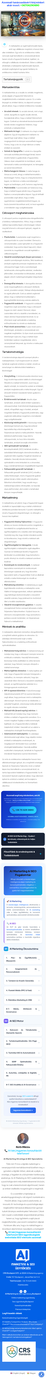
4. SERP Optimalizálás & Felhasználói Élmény (21, 1063)
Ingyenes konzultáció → (23, 1110)
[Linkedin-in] (25, 1291)
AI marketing (34, 910)
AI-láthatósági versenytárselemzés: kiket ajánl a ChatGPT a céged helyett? (21, 1329)
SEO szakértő (27, 1096)
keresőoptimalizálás (14, 929)
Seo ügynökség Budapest (23, 1301)
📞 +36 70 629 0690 (23, 810)
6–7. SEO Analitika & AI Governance (21, 1085)
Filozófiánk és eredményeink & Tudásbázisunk (19, 854)
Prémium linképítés (23, 1309)
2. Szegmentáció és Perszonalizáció (21, 970)
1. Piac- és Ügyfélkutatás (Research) (21, 959)
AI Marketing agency (35, 1273)
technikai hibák (32, 934)
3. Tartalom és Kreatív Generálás (20, 981)
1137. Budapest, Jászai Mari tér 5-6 (26, 1277)
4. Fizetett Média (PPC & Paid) (19, 990)
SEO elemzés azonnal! (29, 1237)
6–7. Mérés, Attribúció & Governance (21, 1010)
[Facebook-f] (21, 1291)
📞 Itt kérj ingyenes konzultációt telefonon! (23, 1152)
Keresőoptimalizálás (23, 1305)
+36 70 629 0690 (29, 1281)
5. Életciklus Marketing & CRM (19, 1000)
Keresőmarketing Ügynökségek (15, 1318)
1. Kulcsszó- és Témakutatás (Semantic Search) (21, 1031)
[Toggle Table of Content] (26, 79)
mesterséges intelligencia (18, 905)
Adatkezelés (23, 1285)
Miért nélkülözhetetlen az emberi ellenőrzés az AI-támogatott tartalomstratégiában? (22, 1336)
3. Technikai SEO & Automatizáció (20, 1053)
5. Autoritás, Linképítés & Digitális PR (21, 1074)
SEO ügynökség (25, 1294)
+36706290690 (29, 5)
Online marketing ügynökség (23, 1298)
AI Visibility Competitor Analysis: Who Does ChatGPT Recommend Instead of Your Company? (22, 1323)
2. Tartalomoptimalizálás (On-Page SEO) (21, 1042)
